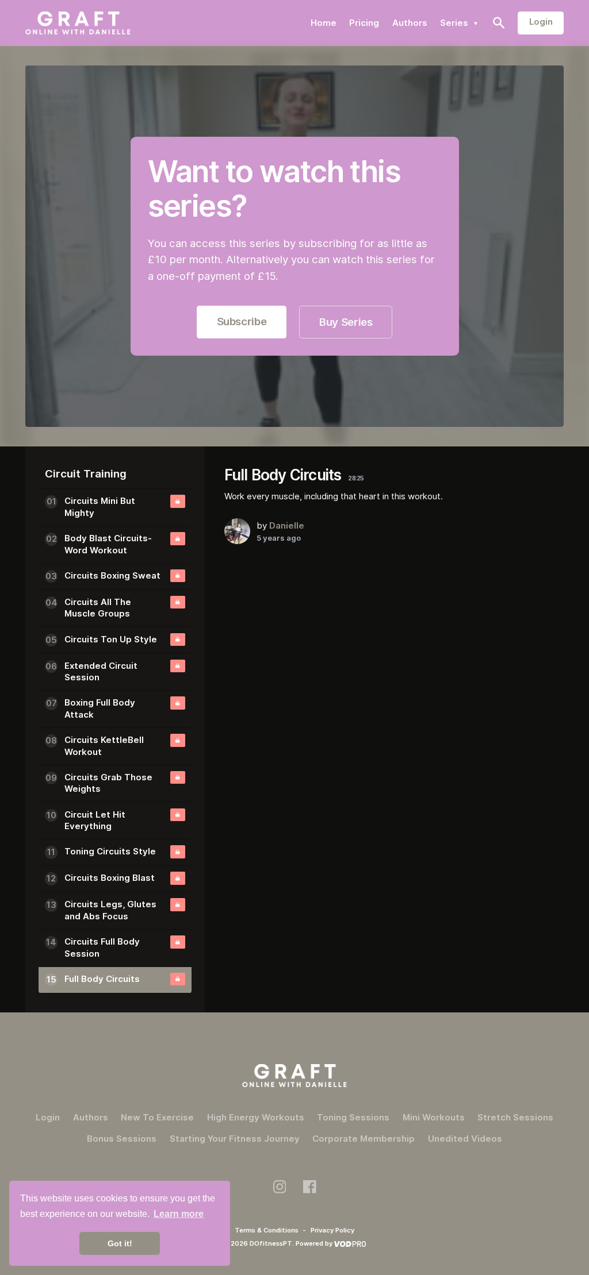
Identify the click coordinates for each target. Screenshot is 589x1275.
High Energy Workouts (255, 1117)
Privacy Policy (332, 1230)
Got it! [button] (120, 1243)
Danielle (286, 525)
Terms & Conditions (267, 1230)
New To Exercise (157, 1117)
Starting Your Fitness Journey (235, 1138)
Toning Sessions (353, 1117)
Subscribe (242, 321)
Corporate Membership (363, 1138)
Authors (409, 22)
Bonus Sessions (121, 1138)
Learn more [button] (179, 1214)
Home (323, 22)
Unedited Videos (465, 1138)
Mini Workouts (434, 1117)
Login (541, 21)
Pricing (364, 22)
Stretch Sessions (515, 1117)
